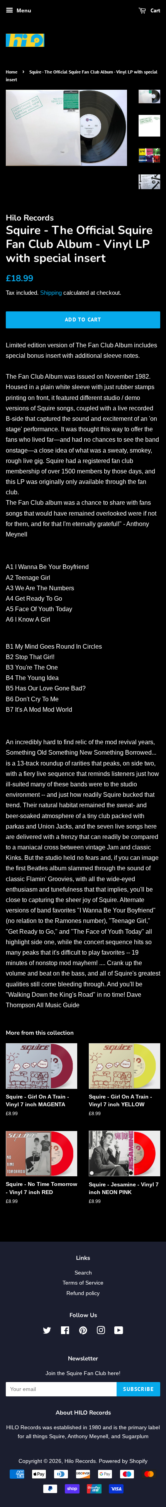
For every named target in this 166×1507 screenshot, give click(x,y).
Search (83, 1273)
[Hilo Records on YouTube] (118, 1332)
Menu (23, 10)
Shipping (51, 292)
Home (11, 72)
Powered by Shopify (123, 1461)
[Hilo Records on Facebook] (65, 1332)
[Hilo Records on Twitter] (47, 1332)
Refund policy (83, 1293)
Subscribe (138, 1389)
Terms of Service (83, 1283)
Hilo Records (80, 1461)
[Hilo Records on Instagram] (101, 1332)
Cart (154, 10)
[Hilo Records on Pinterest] (83, 1332)
